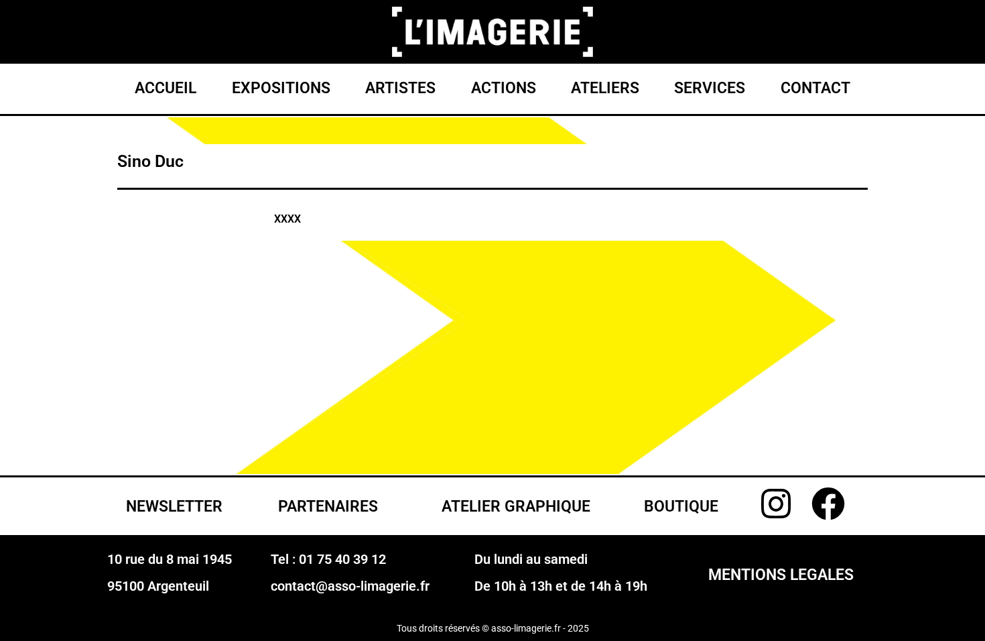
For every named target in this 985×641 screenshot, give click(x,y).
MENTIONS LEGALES (781, 575)
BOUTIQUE (681, 507)
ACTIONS (503, 88)
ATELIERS (605, 88)
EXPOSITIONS (281, 88)
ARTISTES (400, 88)
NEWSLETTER (174, 507)
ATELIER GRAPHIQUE (516, 507)
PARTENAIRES (328, 507)
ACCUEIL (165, 88)
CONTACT (815, 88)
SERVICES (709, 88)
